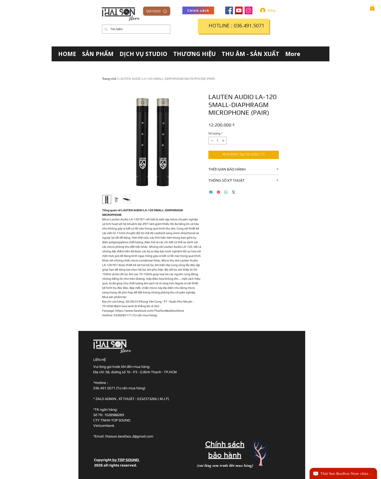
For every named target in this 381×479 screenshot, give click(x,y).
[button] (372, 7)
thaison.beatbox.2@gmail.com (129, 436)
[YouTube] (239, 10)
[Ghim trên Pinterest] (218, 192)
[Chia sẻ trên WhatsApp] (226, 192)
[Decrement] (211, 140)
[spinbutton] (217, 140)
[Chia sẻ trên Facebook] (211, 192)
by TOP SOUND (126, 460)
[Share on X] (233, 192)
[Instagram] (248, 10)
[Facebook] (229, 10)
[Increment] (223, 140)
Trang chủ (109, 78)
